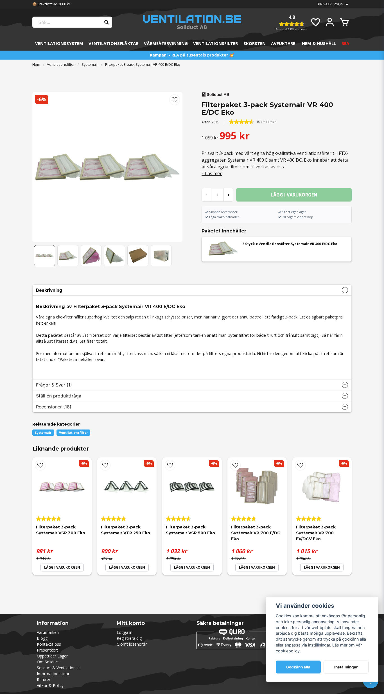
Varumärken (48, 632)
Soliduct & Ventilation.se (59, 667)
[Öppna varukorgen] (344, 22)
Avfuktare (283, 43)
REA (345, 43)
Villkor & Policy (50, 685)
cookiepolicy (288, 650)
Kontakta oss (49, 644)
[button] (175, 100)
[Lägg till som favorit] (315, 22)
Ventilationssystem (59, 43)
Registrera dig (129, 638)
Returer (43, 679)
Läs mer (213, 173)
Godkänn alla (298, 667)
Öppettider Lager (52, 656)
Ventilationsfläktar (113, 43)
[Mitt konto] (329, 22)
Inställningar (346, 667)
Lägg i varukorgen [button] (62, 567)
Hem (36, 64)
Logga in (124, 632)
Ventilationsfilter (215, 43)
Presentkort (47, 650)
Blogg (42, 638)
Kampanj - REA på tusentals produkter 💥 (192, 55)
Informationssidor (53, 673)
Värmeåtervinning (166, 43)
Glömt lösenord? (132, 644)
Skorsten (254, 43)
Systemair (90, 64)
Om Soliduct (48, 661)
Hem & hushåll (319, 43)
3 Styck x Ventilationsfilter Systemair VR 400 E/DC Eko (289, 243)
